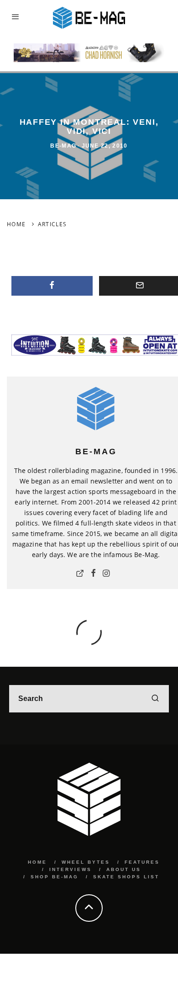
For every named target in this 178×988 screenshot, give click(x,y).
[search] (155, 698)
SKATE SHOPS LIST (126, 876)
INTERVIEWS (70, 869)
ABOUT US (123, 869)
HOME (37, 862)
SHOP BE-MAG (55, 876)
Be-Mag (63, 146)
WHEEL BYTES (86, 862)
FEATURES (142, 862)
